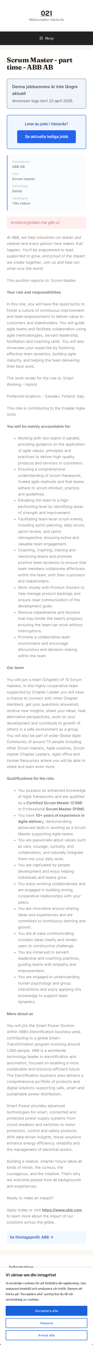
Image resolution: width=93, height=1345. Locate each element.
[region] (46, 1306)
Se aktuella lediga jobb (46, 136)
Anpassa (46, 1323)
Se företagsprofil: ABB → (31, 1237)
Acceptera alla (46, 1311)
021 (46, 13)
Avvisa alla (46, 1335)
